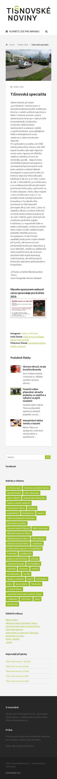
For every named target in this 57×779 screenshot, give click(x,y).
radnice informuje (29, 333)
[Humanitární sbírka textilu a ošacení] (15, 422)
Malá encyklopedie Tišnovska (21, 518)
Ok (48, 457)
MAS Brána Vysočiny (16, 523)
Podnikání (11, 553)
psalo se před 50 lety (17, 558)
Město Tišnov (12, 619)
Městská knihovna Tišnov (19, 533)
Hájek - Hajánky (13, 639)
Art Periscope (13, 487)
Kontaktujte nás (13, 772)
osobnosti (37, 543)
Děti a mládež (13, 498)
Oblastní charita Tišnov (18, 543)
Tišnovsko (36, 584)
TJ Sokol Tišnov (14, 589)
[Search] (46, 31)
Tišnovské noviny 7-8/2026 (18, 661)
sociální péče (13, 573)
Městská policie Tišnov (17, 538)
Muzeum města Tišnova (18, 528)
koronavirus (28, 513)
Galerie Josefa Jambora (18, 503)
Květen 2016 (18, 87)
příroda (34, 558)
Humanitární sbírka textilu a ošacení (33, 422)
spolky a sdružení (15, 579)
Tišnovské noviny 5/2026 (17, 671)
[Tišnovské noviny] (28, 21)
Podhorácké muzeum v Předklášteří (24, 548)
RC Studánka (34, 563)
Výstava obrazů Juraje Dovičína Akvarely (34, 368)
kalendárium (13, 513)
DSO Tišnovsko (32, 492)
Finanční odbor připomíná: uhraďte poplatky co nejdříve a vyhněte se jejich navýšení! (34, 395)
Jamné (9, 642)
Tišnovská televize (14, 629)
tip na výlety (21, 584)
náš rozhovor (38, 538)
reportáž (11, 568)
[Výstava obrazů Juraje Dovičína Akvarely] (15, 369)
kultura (41, 513)
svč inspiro (42, 579)
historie (32, 508)
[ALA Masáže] (28, 317)
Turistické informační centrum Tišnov (24, 594)
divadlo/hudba (14, 492)
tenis (9, 584)
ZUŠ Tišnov (26, 599)
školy (37, 599)
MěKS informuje (40, 528)
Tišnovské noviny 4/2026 (17, 676)
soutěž (26, 573)
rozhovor (23, 568)
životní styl (12, 604)
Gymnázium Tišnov (16, 508)
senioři (35, 568)
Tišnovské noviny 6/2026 (17, 666)
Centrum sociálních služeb (36, 487)
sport (30, 579)
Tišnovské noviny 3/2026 (17, 681)
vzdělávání (12, 599)
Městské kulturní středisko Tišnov (21, 623)
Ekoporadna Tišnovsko (34, 498)
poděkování (25, 553)
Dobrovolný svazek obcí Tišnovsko (22, 632)
